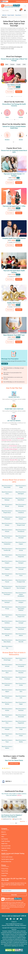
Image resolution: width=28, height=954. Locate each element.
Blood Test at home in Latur (21, 697)
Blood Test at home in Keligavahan (21, 555)
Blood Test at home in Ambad (21, 486)
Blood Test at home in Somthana (7, 622)
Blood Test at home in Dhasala (7, 530)
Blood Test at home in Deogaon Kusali (21, 524)
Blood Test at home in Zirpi (7, 647)
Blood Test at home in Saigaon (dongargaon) (21, 594)
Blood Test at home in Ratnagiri (7, 728)
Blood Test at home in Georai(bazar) (21, 530)
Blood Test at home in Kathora (7, 555)
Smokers (7, 139)
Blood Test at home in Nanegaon (21, 562)
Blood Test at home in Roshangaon (7, 593)
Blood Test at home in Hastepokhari (7, 543)
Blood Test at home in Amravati (7, 665)
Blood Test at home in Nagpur (21, 703)
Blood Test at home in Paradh (7, 574)
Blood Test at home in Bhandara (21, 671)
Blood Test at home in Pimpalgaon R (7, 587)
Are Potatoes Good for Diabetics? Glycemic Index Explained (11, 816)
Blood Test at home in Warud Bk (21, 641)
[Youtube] (20, 918)
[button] (2, 81)
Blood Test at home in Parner (21, 574)
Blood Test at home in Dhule (21, 678)
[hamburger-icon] (25, 5)
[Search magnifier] (16, 10)
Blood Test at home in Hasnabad (21, 537)
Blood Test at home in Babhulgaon (21, 492)
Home (5, 15)
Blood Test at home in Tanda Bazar (21, 628)
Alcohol (21, 139)
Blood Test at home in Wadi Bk (7, 634)
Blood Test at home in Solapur (21, 734)
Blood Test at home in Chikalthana (21, 511)
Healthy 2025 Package (14, 303)
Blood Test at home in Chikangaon (7, 518)
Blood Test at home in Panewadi (21, 568)
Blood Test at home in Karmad (21, 549)
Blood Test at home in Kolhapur (7, 697)
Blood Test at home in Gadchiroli (7, 684)
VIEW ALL (19, 795)
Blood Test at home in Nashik (7, 715)
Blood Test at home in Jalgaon (7, 690)
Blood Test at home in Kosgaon (7, 562)
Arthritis (21, 117)
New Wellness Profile (14, 85)
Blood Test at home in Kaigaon (21, 543)
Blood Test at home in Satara (7, 734)
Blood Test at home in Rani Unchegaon (21, 587)
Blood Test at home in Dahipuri (21, 518)
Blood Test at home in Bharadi (7, 505)
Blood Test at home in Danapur (7, 524)
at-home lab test (13, 446)
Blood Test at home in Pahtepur (7, 568)
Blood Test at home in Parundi (7, 581)
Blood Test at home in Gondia (21, 684)
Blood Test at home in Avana (7, 492)
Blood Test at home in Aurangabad (21, 665)
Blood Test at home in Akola (21, 659)
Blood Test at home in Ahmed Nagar (7, 659)
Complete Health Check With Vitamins (14, 238)
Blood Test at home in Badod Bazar (21, 499)
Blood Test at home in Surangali (21, 622)
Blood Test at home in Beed (7, 671)
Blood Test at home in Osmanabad (21, 715)
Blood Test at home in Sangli (21, 728)
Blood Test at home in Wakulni (21, 634)
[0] (20, 11)
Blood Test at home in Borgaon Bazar (7, 511)
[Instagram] (14, 918)
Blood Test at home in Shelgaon (21, 601)
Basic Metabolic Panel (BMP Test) (14, 335)
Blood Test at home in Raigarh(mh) (21, 722)
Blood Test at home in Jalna (21, 690)
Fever (7, 117)
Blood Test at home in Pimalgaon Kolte (21, 581)
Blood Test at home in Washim (7, 747)
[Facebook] (7, 918)
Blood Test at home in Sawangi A (7, 601)
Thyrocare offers (14, 459)
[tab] (2, 64)
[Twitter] (17, 918)
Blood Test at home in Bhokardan (21, 505)
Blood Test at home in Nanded (7, 709)
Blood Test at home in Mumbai (7, 703)
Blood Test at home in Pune (7, 722)
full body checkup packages (10, 449)
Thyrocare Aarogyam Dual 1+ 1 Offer (14, 206)
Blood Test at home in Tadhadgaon (7, 628)
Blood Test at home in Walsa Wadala (7, 641)
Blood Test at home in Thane (7, 741)
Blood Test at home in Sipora (7, 615)
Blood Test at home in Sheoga (7, 607)
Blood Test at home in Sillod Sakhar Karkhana (21, 608)
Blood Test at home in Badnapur (7, 499)
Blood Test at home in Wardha (21, 741)
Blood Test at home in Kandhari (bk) (7, 549)
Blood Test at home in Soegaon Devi (21, 615)
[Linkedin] (10, 918)
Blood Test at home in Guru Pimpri (7, 537)
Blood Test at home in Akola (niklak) (7, 486)
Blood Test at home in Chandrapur (7, 678)
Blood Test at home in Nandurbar (21, 709)
